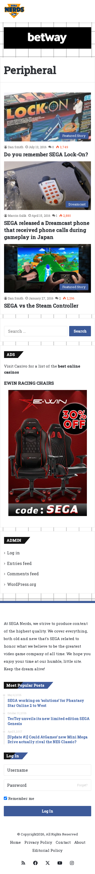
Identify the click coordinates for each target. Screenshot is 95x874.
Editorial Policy (47, 850)
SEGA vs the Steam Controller (41, 305)
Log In (47, 811)
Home (15, 842)
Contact (63, 842)
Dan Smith (15, 147)
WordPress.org (21, 584)
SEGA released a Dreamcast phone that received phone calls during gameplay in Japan (46, 230)
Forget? (82, 785)
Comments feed (23, 573)
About (79, 842)
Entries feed (19, 563)
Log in (13, 552)
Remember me (20, 798)
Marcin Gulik (17, 216)
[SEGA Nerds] (14, 11)
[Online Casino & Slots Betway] (47, 37)
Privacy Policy (38, 842)
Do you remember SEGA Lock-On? (46, 154)
